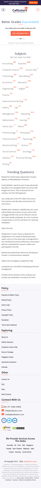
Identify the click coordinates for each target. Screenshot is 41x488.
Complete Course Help (9, 347)
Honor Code (5, 305)
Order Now (33, 2)
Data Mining (26, 75)
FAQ (2, 384)
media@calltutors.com (14, 414)
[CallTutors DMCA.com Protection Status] (18, 428)
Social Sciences (11, 151)
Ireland (11, 452)
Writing (6, 163)
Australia (10, 445)
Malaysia (26, 449)
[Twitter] (9, 420)
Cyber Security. (7, 228)
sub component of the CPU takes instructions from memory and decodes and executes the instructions (18, 201)
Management (10, 113)
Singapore (29, 445)
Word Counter (6, 394)
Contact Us (5, 379)
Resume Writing (10, 145)
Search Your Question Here (20, 43)
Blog (3, 389)
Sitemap (4, 367)
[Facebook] (3, 420)
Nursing (25, 119)
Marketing (27, 113)
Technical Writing (26, 157)
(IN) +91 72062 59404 (12, 407)
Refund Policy (6, 300)
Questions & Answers (8, 362)
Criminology (9, 75)
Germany (18, 452)
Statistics (8, 157)
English (23, 88)
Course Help (32, 69)
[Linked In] (14, 420)
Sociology (28, 151)
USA (19, 445)
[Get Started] (38, 9)
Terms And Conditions (9, 325)
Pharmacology (10, 132)
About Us (4, 337)
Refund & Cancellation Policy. (27, 480)
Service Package (7, 352)
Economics (9, 82)
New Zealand (17, 449)
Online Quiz (8, 126)
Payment (15, 480)
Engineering (9, 88)
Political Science (11, 138)
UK (15, 445)
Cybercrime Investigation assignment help (17, 261)
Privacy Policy (6, 310)
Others (22, 126)
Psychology (29, 138)
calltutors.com (30, 461)
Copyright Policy (7, 315)
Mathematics (9, 119)
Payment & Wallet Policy (10, 295)
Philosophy (26, 132)
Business (24, 63)
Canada (8, 449)
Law (17, 107)
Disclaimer (5, 320)
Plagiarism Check (7, 357)
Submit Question (7, 342)
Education (24, 82)
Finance (7, 94)
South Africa (26, 452)
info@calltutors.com (13, 410)
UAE (23, 445)
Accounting (9, 63)
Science (26, 145)
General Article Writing (14, 101)
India (32, 449)
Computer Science (12, 69)
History (7, 107)
